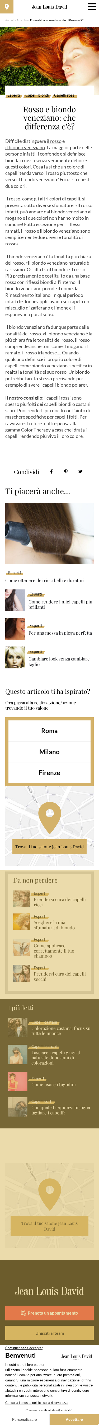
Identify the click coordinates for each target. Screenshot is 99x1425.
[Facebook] (51, 471)
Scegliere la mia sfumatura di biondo (54, 925)
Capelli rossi (65, 95)
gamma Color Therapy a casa (34, 430)
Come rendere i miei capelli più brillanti (60, 604)
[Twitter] (80, 471)
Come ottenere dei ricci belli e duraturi (44, 580)
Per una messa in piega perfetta (60, 632)
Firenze (49, 772)
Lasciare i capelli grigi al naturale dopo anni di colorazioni (55, 1058)
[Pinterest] (65, 471)
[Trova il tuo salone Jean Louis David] (6, 6)
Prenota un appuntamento (53, 1312)
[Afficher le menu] (92, 6)
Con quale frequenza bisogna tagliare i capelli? (60, 1110)
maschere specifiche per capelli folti (41, 417)
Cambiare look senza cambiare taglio (59, 661)
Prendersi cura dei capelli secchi (60, 976)
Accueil (9, 20)
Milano (49, 752)
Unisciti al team (49, 1332)
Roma (49, 730)
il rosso (54, 141)
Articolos (22, 20)
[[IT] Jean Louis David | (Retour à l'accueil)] (49, 7)
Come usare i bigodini (53, 1084)
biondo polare (71, 385)
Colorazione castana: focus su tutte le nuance (61, 1031)
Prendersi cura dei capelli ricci (60, 902)
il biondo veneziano (25, 147)
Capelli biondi (37, 95)
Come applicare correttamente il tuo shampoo (54, 951)
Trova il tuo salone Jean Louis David (49, 846)
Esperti (13, 95)
